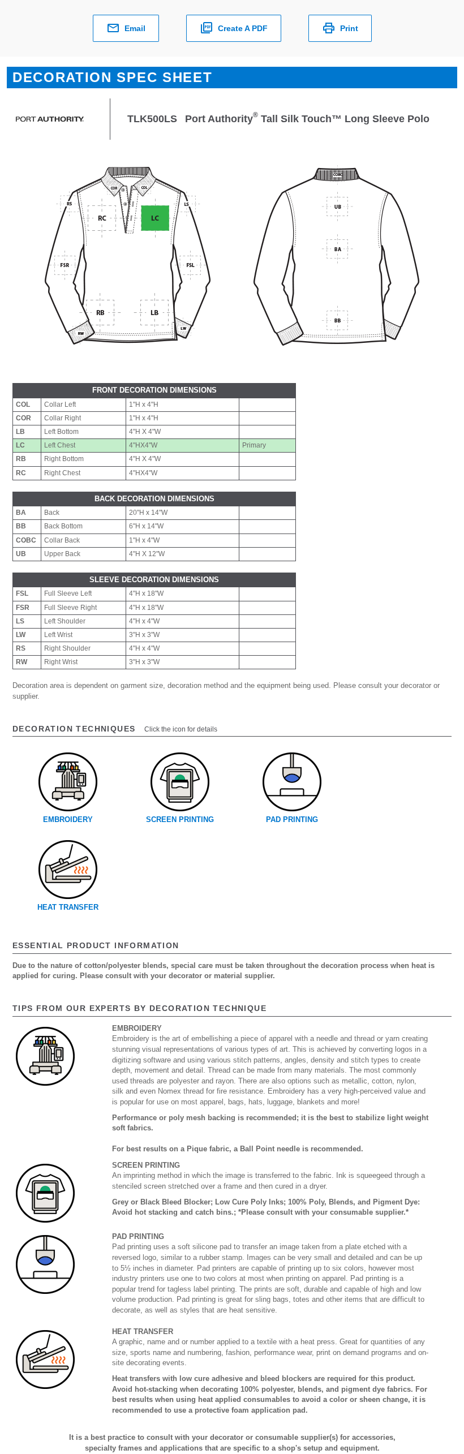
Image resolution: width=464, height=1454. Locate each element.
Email (134, 28)
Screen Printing (180, 819)
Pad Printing (292, 819)
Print (349, 28)
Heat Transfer (67, 907)
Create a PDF (243, 28)
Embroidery (68, 819)
